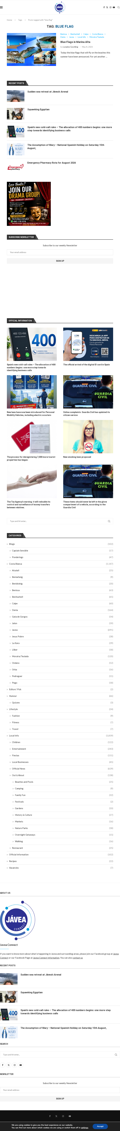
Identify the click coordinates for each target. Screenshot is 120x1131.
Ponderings (62, 557)
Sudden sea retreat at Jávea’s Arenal (47, 91)
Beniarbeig (62, 577)
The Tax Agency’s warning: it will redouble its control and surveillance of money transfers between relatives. (28, 505)
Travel (62, 729)
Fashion (62, 715)
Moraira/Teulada (62, 656)
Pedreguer (62, 676)
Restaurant (62, 848)
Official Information (61, 854)
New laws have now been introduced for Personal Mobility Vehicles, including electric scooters (30, 413)
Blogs (61, 544)
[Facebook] (104, 7)
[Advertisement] (30, 291)
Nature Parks (64, 828)
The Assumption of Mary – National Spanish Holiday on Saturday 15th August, (65, 147)
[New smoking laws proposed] (88, 436)
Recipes (61, 861)
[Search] (118, 7)
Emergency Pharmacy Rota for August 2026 (51, 162)
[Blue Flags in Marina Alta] (31, 49)
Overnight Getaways (64, 834)
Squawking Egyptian (38, 109)
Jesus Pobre (62, 636)
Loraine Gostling (70, 47)
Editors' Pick (61, 689)
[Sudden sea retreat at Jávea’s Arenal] (15, 96)
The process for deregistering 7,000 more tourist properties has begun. (31, 458)
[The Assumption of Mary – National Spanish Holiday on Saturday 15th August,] (15, 149)
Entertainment (62, 748)
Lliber (62, 649)
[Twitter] (107, 7)
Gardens (64, 808)
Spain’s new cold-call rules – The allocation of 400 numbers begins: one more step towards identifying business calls (31, 367)
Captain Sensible (62, 550)
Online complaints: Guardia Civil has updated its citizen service (86, 413)
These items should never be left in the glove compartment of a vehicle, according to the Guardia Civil (85, 505)
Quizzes (62, 702)
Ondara (62, 663)
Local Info (61, 735)
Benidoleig (62, 583)
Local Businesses (62, 762)
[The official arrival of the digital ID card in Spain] (88, 344)
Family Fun (64, 795)
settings (84, 1127)
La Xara (62, 643)
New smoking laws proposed (77, 457)
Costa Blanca (61, 563)
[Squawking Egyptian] (15, 114)
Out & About (62, 775)
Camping (64, 788)
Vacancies (61, 867)
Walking (64, 841)
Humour (61, 696)
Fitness (62, 722)
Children (62, 742)
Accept (100, 1126)
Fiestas (62, 755)
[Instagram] (110, 7)
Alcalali (62, 570)
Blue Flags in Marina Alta (75, 41)
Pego (62, 682)
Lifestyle (61, 709)
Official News (62, 768)
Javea (62, 629)
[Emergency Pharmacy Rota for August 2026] (15, 167)
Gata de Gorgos (62, 616)
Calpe (62, 603)
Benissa (62, 590)
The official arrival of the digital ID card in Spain (86, 364)
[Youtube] (114, 7)
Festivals (64, 801)
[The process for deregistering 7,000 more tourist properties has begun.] (32, 436)
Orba (62, 669)
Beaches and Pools (64, 781)
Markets (64, 821)
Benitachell (62, 596)
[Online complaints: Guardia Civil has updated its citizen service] (88, 392)
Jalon (62, 623)
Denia (62, 610)
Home (9, 20)
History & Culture (64, 815)
